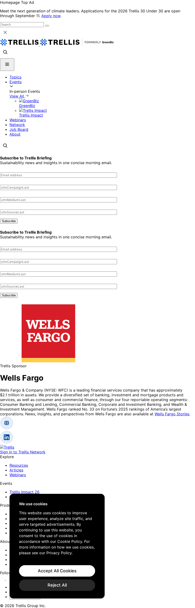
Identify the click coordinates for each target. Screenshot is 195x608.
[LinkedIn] (3, 578)
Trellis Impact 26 (24, 492)
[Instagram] (9, 578)
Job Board (19, 129)
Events (16, 81)
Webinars (18, 120)
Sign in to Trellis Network (22, 452)
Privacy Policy (59, 552)
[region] (57, 546)
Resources (19, 465)
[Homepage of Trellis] (7, 447)
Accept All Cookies (57, 570)
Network (17, 124)
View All (17, 96)
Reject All (57, 585)
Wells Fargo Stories (172, 414)
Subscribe (9, 221)
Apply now (50, 15)
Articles (16, 470)
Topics (15, 77)
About (15, 134)
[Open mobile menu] (7, 64)
